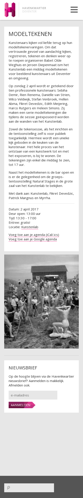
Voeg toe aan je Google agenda (33, 239)
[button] (74, 10)
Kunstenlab (29, 227)
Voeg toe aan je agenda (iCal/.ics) (34, 234)
